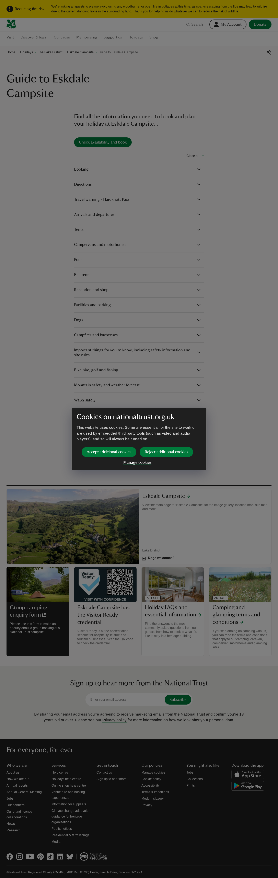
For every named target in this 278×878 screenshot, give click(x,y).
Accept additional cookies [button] (109, 452)
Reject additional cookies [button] (166, 452)
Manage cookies (137, 462)
